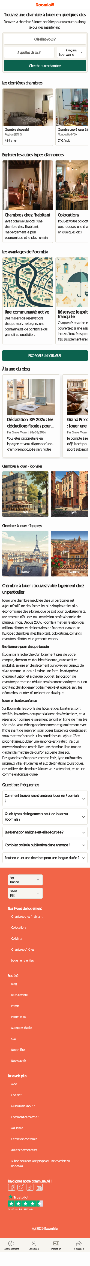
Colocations (18, 927)
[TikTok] (30, 1188)
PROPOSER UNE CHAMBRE (44, 355)
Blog (14, 983)
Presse (15, 1005)
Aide (14, 1084)
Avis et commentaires (24, 1150)
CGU (13, 1038)
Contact (16, 1095)
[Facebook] (11, 1188)
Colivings (17, 938)
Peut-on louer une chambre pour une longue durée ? (42, 858)
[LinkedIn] (39, 1188)
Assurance (17, 1128)
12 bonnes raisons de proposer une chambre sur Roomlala (41, 1163)
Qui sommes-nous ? (23, 1106)
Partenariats (18, 1016)
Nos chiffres (18, 1049)
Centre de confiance (24, 1139)
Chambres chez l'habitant (28, 215)
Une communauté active (27, 312)
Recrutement (19, 994)
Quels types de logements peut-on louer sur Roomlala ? (36, 816)
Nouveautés (18, 1060)
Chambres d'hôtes (22, 949)
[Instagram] (20, 1188)
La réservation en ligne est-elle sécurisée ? (34, 832)
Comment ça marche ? (25, 1117)
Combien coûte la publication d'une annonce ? (37, 845)
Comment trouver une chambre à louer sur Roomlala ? (42, 798)
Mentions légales (21, 1027)
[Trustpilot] (25, 1209)
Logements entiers (23, 960)
